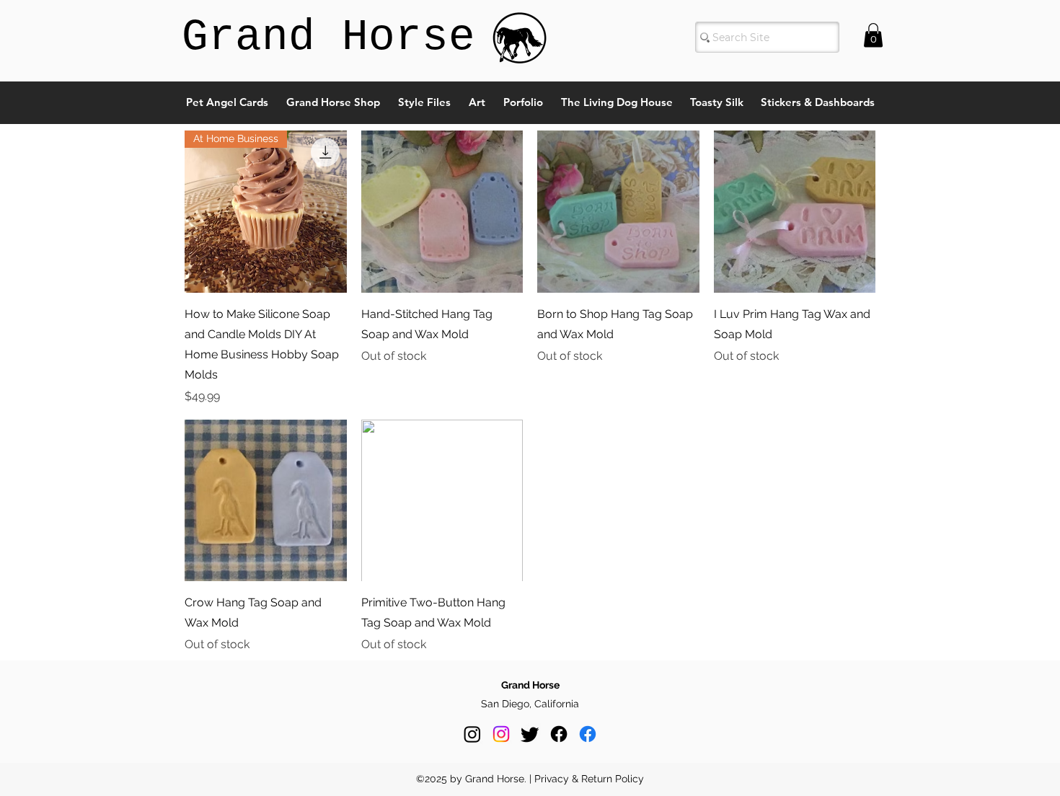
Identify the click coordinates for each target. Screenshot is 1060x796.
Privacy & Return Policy (589, 778)
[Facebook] (559, 734)
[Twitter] (530, 734)
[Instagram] (472, 734)
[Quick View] (442, 212)
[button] (873, 35)
